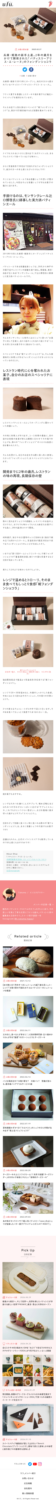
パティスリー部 (11, 1344)
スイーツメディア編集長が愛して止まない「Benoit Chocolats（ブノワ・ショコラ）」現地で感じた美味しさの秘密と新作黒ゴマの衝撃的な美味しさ (27, 1446)
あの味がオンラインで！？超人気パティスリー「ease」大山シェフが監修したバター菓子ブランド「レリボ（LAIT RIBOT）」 (28, 1222)
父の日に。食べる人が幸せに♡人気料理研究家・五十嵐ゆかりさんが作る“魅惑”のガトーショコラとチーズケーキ (28, 1036)
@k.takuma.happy (24, 919)
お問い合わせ (28, 1478)
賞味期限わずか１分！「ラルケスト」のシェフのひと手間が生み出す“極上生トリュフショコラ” (27, 1129)
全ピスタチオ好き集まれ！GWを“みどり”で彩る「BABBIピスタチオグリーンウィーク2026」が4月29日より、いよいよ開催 (27, 1349)
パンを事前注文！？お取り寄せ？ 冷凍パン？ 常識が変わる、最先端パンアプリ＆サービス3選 (27, 1082)
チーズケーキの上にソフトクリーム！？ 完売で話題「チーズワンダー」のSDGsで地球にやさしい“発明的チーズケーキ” (28, 1176)
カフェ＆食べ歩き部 (13, 1390)
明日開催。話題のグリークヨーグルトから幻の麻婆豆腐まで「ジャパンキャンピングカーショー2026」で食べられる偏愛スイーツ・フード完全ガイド (27, 1397)
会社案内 (28, 1488)
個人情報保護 (28, 1493)
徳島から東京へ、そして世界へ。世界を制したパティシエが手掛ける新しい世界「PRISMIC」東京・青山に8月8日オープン (27, 1303)
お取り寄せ (31, 76)
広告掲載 (28, 1483)
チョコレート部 (11, 1297)
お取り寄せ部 (23, 49)
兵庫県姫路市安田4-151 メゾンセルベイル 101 (26, 859)
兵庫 (22, 76)
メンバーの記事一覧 (42, 904)
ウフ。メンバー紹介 (28, 1473)
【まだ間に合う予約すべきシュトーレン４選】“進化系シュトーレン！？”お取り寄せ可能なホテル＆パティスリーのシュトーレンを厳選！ (28, 988)
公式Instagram (13, 870)
